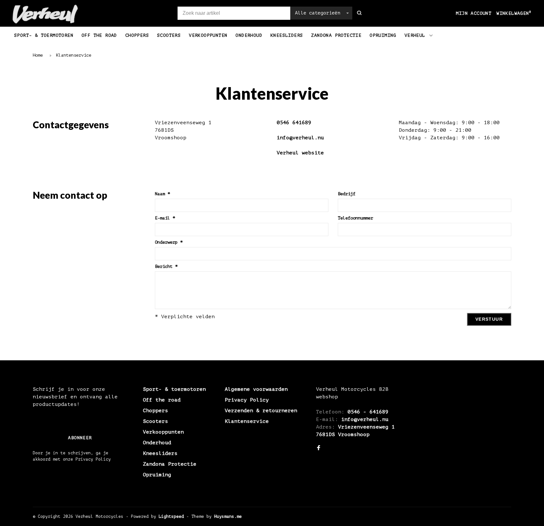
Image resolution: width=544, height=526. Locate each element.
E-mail (165, 218)
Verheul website (300, 153)
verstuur (489, 319)
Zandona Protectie (336, 35)
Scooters (169, 35)
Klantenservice (73, 55)
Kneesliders (286, 35)
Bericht (166, 266)
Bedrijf (346, 193)
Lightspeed (171, 516)
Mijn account (473, 13)
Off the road (99, 35)
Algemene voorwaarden (256, 389)
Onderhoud (248, 35)
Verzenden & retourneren (261, 410)
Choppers (137, 35)
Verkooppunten (208, 35)
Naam (162, 193)
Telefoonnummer (355, 218)
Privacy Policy (247, 400)
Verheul (415, 35)
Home (38, 55)
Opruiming (383, 35)
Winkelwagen (513, 13)
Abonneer (80, 437)
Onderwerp (169, 242)
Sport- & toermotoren (43, 35)
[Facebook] (318, 448)
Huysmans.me (228, 516)
